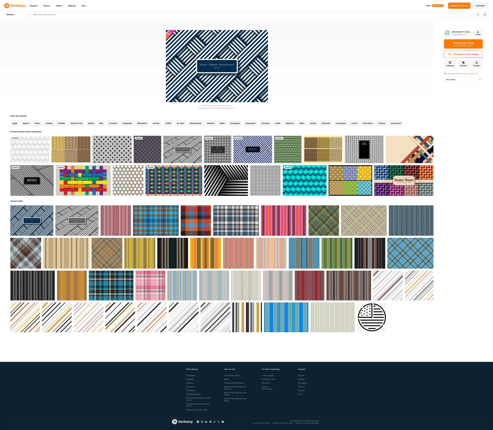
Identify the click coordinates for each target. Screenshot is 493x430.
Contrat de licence (232, 375)
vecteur (156, 123)
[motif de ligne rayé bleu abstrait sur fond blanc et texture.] (252, 149)
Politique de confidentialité (282, 423)
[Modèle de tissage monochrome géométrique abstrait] (217, 149)
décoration (368, 123)
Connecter (480, 5)
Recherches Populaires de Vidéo (235, 399)
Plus (83, 6)
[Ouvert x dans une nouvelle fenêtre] (219, 422)
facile (277, 123)
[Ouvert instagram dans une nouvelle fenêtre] (202, 422)
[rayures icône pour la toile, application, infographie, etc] (372, 317)
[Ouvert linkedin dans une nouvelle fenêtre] (206, 422)
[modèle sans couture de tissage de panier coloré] (403, 180)
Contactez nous (268, 379)
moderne (290, 123)
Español (301, 379)
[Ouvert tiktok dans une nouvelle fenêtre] (214, 422)
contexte (113, 123)
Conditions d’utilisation (261, 423)
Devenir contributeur (267, 387)
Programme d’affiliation (234, 383)
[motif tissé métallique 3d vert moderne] (304, 180)
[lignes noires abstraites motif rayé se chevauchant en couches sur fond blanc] (226, 180)
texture (381, 123)
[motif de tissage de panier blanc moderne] (29, 149)
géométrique (195, 123)
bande (91, 123)
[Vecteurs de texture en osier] (323, 149)
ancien (313, 123)
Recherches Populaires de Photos (235, 393)
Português (302, 383)
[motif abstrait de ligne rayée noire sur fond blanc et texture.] (32, 180)
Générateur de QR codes (197, 409)
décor (37, 123)
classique (265, 123)
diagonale (127, 123)
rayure (26, 123)
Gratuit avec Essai (463, 44)
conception (341, 123)
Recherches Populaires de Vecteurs (235, 387)
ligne (14, 123)
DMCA (226, 379)
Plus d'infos (450, 80)
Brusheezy (190, 375)
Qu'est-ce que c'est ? (471, 74)
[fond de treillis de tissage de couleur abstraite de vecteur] (174, 180)
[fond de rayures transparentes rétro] (247, 317)
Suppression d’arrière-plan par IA (197, 405)
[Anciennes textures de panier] (70, 149)
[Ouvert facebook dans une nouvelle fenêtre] (198, 422)
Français (301, 390)
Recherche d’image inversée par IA (198, 399)
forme (354, 123)
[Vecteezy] (14, 5)
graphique (235, 123)
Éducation (190, 390)
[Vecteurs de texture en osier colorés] (350, 180)
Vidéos (59, 6)
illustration (142, 123)
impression (250, 123)
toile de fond (76, 123)
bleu (101, 123)
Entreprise (190, 386)
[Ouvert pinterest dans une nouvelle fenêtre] (210, 422)
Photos (46, 6)
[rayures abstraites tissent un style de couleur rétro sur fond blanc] (409, 149)
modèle (61, 123)
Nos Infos (266, 383)
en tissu (180, 123)
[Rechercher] (477, 14)
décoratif (326, 123)
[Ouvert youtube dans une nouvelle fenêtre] (223, 422)
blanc (222, 123)
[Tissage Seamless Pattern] (265, 180)
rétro (302, 123)
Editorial (71, 6)
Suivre (478, 34)
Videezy (189, 383)
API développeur (193, 394)
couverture (396, 123)
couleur (49, 123)
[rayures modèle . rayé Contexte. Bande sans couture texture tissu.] (139, 253)
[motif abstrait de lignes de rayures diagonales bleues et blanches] (31, 220)
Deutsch (301, 386)
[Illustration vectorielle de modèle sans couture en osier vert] (287, 149)
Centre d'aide (267, 375)
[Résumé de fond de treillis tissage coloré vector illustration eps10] (83, 180)
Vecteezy (190, 379)
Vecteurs (33, 6)
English (301, 375)
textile (168, 123)
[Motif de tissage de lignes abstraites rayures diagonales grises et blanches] (182, 149)
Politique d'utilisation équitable (307, 423)
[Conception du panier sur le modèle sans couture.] (128, 180)
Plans (428, 5)
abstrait (210, 123)
